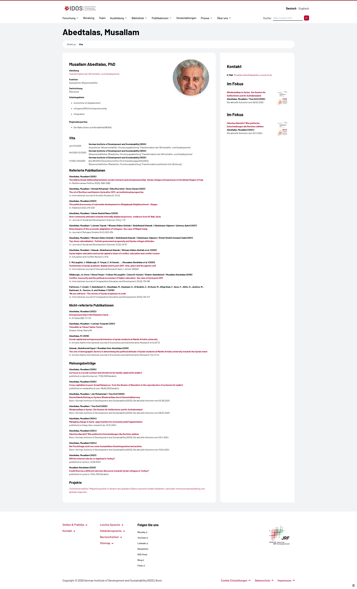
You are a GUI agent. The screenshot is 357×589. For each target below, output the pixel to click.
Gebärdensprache (111, 530)
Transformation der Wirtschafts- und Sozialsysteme (94, 73)
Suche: (267, 18)
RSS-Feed (142, 554)
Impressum (284, 580)
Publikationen (160, 18)
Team (102, 18)
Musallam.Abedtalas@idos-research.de (253, 75)
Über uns (222, 18)
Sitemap (105, 543)
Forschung (68, 18)
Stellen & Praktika (73, 524)
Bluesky (142, 532)
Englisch (304, 8)
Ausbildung (117, 18)
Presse (205, 18)
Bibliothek (138, 18)
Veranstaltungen (186, 18)
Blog (140, 560)
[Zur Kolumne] (282, 98)
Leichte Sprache (110, 524)
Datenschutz (262, 580)
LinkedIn (142, 543)
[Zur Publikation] (282, 129)
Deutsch (291, 8)
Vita (81, 44)
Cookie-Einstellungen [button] (234, 580)
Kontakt (67, 530)
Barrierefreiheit (109, 537)
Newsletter (143, 548)
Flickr (140, 565)
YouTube (142, 537)
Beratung (88, 18)
